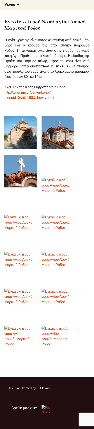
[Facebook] (46, 409)
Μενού (9, 5)
